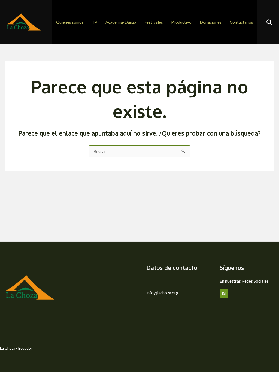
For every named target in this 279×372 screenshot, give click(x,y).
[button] (269, 22)
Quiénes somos (70, 22)
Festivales (153, 22)
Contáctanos (241, 22)
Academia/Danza (120, 22)
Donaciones (211, 22)
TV (94, 22)
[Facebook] (224, 293)
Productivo (181, 22)
